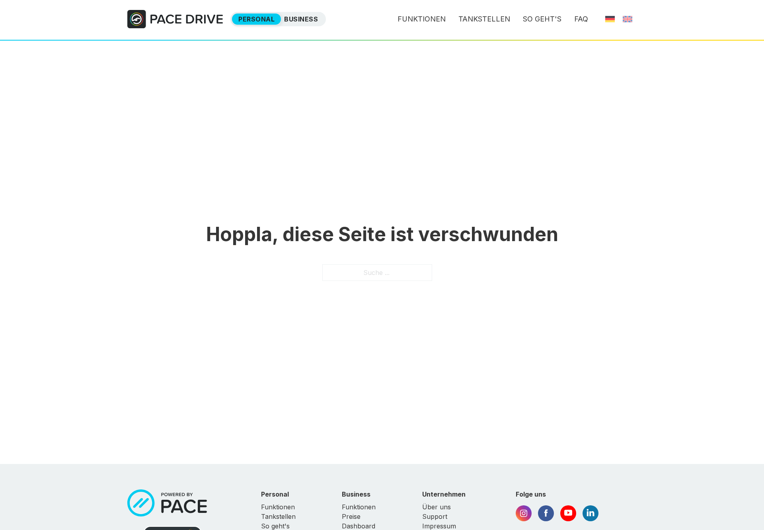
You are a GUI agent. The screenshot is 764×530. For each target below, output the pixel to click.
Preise (351, 516)
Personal (256, 19)
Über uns (436, 507)
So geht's (542, 19)
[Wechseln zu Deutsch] (610, 19)
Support (434, 516)
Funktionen (422, 19)
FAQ (581, 19)
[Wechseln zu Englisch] (627, 19)
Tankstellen (484, 19)
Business (301, 19)
